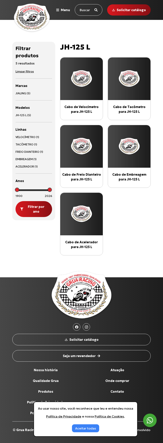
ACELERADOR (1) (27, 166)
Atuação (117, 370)
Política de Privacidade (63, 416)
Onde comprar (117, 381)
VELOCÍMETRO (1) (27, 137)
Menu (65, 10)
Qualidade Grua (46, 381)
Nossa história (46, 370)
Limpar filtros (25, 71)
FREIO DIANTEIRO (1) (29, 152)
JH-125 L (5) (23, 115)
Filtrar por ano (36, 209)
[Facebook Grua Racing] (76, 327)
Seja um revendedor (79, 356)
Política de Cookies (109, 416)
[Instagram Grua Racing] (86, 327)
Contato (117, 391)
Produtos (45, 391)
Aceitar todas (85, 428)
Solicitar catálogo (131, 10)
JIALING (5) (23, 93)
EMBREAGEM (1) (26, 159)
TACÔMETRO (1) (26, 144)
